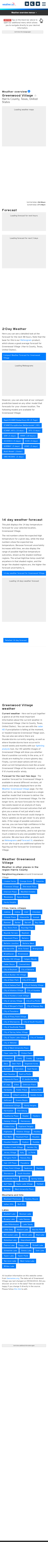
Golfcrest (8, 1100)
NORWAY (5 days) (12, 446)
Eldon (16, 1084)
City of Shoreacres (12, 1022)
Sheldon (39, 1168)
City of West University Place (16, 1048)
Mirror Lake (27, 1235)
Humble (36, 1142)
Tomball (40, 1184)
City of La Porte (33, 1001)
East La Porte (25, 1074)
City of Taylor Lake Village (15, 1037)
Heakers (36, 1116)
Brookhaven (9, 954)
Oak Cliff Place (10, 1163)
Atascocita (24, 917)
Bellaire (25, 938)
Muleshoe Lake (10, 1240)
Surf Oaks (8, 1184)
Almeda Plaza (10, 917)
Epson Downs (22, 897)
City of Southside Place (14, 1027)
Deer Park (16, 1064)
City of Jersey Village (13, 1001)
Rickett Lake (38, 1245)
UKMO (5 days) (31, 446)
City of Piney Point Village (15, 1016)
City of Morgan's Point (13, 1006)
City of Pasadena (11, 1011)
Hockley (37, 1132)
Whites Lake (9, 1266)
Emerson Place (10, 892)
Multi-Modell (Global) (13, 451)
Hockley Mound (31, 1199)
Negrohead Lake (28, 1240)
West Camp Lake (27, 1261)
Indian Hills (8, 1204)
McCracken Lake (11, 1235)
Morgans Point (10, 1158)
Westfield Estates (28, 892)
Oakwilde (40, 881)
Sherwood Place (30, 886)
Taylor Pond (23, 1256)
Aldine (17, 912)
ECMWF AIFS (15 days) (14, 430)
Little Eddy (8, 1230)
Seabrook (28, 1168)
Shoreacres (9, 1173)
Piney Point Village (12, 1168)
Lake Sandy (28, 1224)
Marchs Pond (37, 1230)
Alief (26, 912)
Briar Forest (23, 949)
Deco (6, 1064)
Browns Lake (9, 1219)
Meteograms (11, 840)
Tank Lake (39, 1250)
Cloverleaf (8, 1058)
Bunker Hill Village (12, 959)
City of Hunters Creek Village (16, 996)
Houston (35, 1137)
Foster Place (21, 1090)
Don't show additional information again (24, 1345)
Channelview (24, 964)
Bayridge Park (27, 928)
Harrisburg (22, 1111)
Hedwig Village (10, 1121)
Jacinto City (32, 1147)
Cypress (39, 1058)
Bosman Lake (25, 1214)
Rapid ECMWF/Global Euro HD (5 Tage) (21, 420)
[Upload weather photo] (27, 4)
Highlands (8, 1132)
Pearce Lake (9, 1245)
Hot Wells (8, 1137)
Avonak (36, 917)
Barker (18, 922)
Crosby (29, 1058)
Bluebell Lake (9, 1214)
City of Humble (33, 990)
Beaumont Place (11, 938)
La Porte (31, 1152)
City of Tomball (36, 1037)
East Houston (9, 1074)
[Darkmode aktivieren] (32, 4)
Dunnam (7, 1069)
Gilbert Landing (20, 1095)
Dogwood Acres (31, 1064)
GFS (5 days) (35, 430)
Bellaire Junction (11, 943)
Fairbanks (8, 1090)
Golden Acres (36, 1095)
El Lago (7, 1084)
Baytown (25, 933)
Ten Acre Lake (10, 1261)
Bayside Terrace (11, 933)
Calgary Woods (30, 959)
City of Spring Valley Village (16, 1032)
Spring (24, 1179)
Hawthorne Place (11, 1116)
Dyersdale (19, 1069)
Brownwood (23, 954)
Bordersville (9, 949)
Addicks (7, 912)
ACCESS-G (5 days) (12, 441)
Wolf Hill (21, 1204)
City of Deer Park (11, 980)
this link (17, 1289)
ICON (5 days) (31, 441)
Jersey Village (10, 1152)
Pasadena (25, 1163)
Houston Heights (11, 1142)
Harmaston (8, 1111)
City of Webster (10, 1043)
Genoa (6, 1095)
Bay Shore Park (10, 928)
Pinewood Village (11, 886)
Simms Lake (26, 1250)
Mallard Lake (22, 1230)
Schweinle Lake (10, 1250)
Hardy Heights (10, 902)
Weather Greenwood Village (15, 789)
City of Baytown (10, 969)
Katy (22, 1152)
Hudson (25, 1142)
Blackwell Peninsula (12, 1199)
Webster (7, 1189)
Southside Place (11, 1179)
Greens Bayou (22, 1100)
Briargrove (37, 949)
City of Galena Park (12, 985)
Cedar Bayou (9, 964)
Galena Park (36, 1090)
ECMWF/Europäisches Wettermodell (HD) (22, 425)
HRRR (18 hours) (28, 436)
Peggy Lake (24, 1245)
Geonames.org (13, 1278)
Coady (19, 1058)
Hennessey (25, 1121)
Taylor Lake (9, 1256)
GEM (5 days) (10, 436)
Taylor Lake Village (24, 1184)
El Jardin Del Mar (29, 1079)
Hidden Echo (9, 1126)
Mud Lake (40, 1235)
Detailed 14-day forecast (16, 640)
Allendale (36, 912)
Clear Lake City (10, 1053)
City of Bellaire (27, 969)
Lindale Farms (10, 881)
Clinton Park (26, 1053)
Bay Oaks (39, 922)
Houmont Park (22, 1137)
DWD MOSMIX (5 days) (14, 457)
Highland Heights (26, 1126)
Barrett (28, 922)
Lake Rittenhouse (11, 1224)
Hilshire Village (23, 1132)
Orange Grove (26, 881)
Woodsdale (8, 897)
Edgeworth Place (11, 1079)
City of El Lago (29, 980)
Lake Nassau (24, 1219)
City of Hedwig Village (33, 985)
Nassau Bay (25, 1158)
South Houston (24, 1173)
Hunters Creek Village (13, 1147)
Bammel (7, 922)
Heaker (26, 1116)
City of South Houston (33, 1022)
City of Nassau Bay (35, 1006)
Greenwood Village (12, 1105)
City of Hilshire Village (13, 990)
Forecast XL (27, 840)
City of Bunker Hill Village (15, 975)
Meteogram (26, 340)
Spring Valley (37, 1179)
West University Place (24, 1189)
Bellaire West (28, 943)
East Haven (32, 1069)
